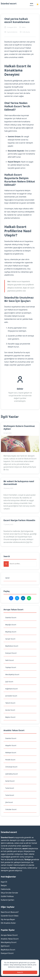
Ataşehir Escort (10, 745)
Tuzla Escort (9, 788)
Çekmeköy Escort (11, 774)
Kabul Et (20, 972)
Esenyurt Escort (11, 653)
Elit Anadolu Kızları (8, 923)
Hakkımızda (5, 889)
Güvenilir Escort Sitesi (9, 916)
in (23, 598)
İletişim (4, 885)
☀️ (37, 4)
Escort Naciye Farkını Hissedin (19, 520)
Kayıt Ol (4, 882)
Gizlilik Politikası (7, 896)
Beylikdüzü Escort (11, 646)
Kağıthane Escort (11, 689)
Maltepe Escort (10, 753)
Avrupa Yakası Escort (9, 935)
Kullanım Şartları (7, 900)
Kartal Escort (10, 781)
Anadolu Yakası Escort (10, 939)
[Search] (6, 564)
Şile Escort (9, 802)
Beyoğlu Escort (10, 625)
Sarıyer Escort (10, 639)
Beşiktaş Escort (10, 632)
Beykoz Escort (10, 717)
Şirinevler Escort (11, 696)
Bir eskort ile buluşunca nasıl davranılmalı (19, 483)
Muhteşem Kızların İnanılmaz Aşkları (19, 427)
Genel (7, 578)
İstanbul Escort (10, 617)
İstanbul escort (8, 3)
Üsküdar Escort (10, 809)
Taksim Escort (10, 703)
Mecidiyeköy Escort (12, 674)
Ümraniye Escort (11, 767)
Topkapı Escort (10, 667)
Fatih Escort (9, 660)
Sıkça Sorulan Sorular (9, 893)
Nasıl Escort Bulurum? (10, 912)
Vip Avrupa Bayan (8, 919)
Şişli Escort (9, 682)
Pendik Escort (10, 760)
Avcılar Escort (10, 710)
